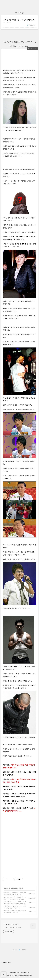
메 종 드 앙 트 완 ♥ (11, 924)
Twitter (15, 975)
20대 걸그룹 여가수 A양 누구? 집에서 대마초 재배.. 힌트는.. (19, 21)
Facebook (20, 975)
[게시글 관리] (11, 879)
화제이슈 (7, 888)
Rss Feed (9, 975)
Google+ (30, 975)
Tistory (17, 972)
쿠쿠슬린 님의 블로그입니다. (12, 927)
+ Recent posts (6, 962)
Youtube (25, 975)
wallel (28, 972)
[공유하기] (9, 879)
